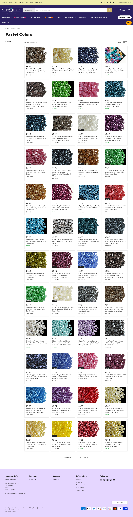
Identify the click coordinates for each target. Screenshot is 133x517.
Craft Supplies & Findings (98, 17)
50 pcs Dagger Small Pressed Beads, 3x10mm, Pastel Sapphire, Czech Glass (61, 376)
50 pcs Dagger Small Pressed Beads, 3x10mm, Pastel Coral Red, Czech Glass (87, 410)
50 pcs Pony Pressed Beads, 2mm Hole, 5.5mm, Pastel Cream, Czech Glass (114, 444)
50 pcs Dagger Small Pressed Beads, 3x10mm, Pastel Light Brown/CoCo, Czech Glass (114, 309)
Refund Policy (38, 2)
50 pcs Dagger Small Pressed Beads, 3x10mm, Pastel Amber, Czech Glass (36, 207)
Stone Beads (82, 17)
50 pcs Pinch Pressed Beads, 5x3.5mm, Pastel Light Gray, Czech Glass (114, 343)
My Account (32, 479)
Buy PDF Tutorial (124, 17)
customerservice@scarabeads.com (15, 493)
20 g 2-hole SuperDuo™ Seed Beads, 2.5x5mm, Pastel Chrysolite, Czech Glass (61, 104)
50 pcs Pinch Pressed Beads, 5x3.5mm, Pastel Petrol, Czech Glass (36, 138)
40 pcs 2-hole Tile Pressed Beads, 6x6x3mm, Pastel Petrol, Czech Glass (89, 207)
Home (7, 28)
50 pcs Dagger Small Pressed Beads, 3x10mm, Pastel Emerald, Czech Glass (89, 241)
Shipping (4, 2)
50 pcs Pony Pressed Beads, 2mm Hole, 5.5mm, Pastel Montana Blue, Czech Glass (87, 71)
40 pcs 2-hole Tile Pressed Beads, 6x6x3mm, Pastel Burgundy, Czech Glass (115, 376)
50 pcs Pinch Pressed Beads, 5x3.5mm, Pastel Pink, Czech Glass (35, 172)
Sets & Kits (5, 22)
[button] (122, 10)
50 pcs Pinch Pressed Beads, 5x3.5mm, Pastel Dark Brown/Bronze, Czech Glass (114, 275)
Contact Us (56, 479)
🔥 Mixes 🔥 (49, 17)
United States (123, 2)
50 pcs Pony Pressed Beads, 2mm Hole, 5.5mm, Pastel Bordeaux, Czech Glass (114, 138)
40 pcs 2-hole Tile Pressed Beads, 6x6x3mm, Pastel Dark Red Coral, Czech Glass (115, 207)
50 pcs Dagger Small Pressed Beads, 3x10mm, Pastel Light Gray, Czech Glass (87, 309)
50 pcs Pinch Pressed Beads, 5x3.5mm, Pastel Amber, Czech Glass (88, 172)
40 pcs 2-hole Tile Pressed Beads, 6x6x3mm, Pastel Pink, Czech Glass (89, 104)
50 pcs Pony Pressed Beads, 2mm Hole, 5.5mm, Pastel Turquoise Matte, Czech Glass (61, 343)
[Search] (109, 10)
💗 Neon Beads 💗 (20, 17)
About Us (11, 2)
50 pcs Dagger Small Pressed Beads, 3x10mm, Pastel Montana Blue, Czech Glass (36, 376)
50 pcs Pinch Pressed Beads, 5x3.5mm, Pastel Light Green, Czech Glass (35, 309)
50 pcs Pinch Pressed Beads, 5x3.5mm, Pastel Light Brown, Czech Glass (35, 71)
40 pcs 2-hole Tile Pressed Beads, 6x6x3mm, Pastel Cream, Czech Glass (63, 71)
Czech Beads (6, 17)
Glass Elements (70, 17)
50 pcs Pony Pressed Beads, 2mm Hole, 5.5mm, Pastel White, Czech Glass (36, 343)
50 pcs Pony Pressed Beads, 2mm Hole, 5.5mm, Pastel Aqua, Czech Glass (36, 241)
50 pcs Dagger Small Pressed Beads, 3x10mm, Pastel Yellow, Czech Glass (62, 444)
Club (128, 23)
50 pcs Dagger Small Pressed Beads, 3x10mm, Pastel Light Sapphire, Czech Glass (87, 275)
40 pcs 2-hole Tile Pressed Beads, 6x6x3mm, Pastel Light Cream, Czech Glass (63, 309)
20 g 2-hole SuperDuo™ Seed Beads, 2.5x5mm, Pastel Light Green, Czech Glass (114, 172)
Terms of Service (19, 2)
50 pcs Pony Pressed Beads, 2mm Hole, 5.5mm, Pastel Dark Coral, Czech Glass (88, 444)
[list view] (126, 42)
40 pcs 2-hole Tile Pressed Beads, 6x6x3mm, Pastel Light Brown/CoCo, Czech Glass (63, 138)
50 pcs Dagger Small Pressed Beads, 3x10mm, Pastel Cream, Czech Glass (36, 444)
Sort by (26, 42)
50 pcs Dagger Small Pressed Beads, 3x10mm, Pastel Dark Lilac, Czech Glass (61, 410)
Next (84, 457)
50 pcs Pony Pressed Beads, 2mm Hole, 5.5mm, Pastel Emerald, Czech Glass (114, 104)
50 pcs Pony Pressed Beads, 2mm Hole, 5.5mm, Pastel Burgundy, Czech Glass (61, 207)
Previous (68, 457)
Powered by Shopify (10, 511)
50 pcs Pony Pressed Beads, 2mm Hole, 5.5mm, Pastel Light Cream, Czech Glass (114, 410)
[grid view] (124, 42)
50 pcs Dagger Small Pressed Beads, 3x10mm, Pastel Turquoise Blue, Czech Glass (35, 410)
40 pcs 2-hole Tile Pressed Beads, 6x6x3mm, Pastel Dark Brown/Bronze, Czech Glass (36, 104)
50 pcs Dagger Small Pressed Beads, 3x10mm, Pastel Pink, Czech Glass (87, 376)
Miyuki (59, 17)
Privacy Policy (29, 2)
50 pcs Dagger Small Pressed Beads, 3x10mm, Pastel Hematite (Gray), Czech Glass (115, 241)
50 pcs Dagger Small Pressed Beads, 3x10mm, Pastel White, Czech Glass (88, 138)
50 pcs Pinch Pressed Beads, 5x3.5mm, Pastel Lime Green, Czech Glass (35, 275)
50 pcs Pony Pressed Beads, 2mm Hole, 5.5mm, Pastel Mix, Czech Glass (114, 71)
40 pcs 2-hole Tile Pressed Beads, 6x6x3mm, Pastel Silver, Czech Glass (63, 241)
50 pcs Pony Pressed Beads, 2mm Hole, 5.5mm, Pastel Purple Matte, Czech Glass (88, 343)
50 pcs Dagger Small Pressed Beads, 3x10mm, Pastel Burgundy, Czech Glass (61, 275)
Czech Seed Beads (35, 17)
